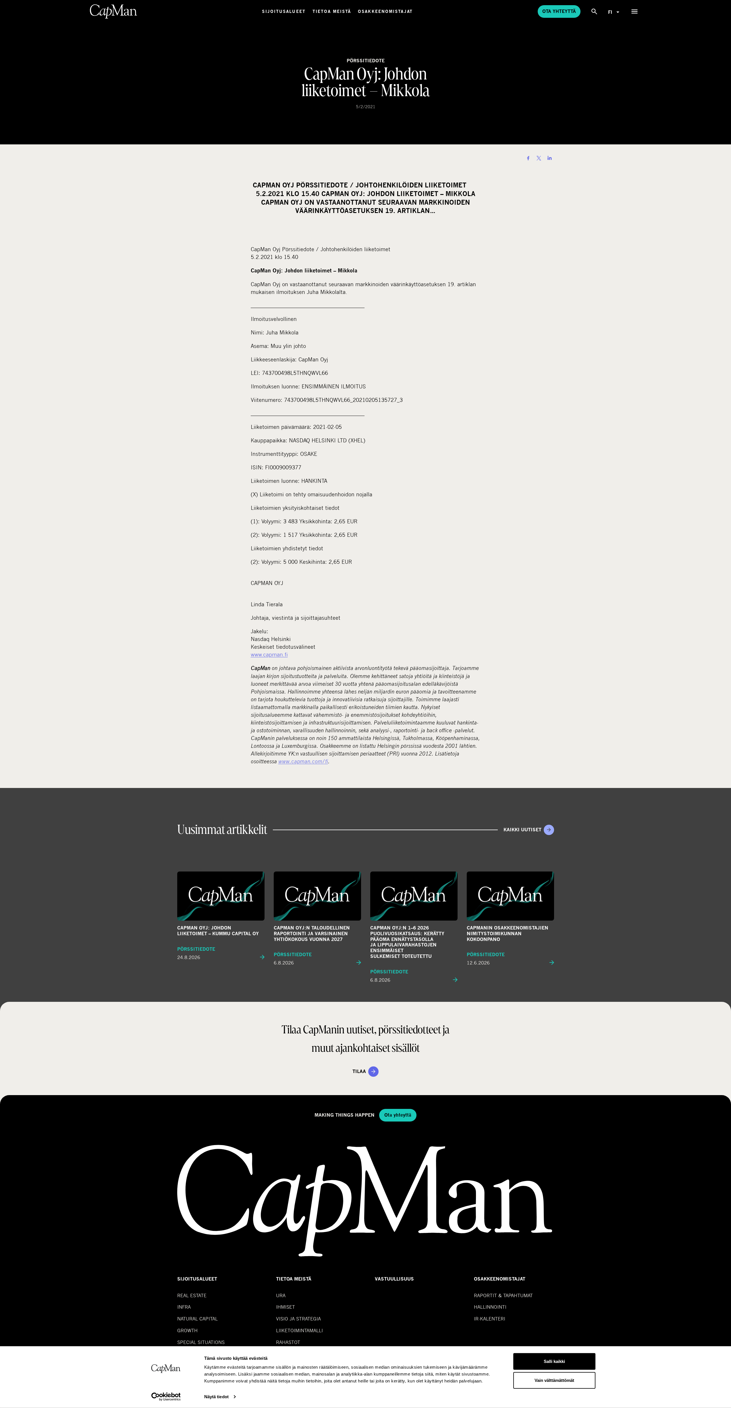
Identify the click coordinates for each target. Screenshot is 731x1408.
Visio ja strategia (298, 1319)
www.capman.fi (269, 654)
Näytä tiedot (216, 1396)
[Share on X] (538, 158)
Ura (281, 1295)
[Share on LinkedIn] (549, 158)
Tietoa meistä (332, 11)
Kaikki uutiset (522, 829)
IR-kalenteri (489, 1319)
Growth (187, 1330)
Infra (184, 1307)
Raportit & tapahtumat (503, 1295)
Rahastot (288, 1342)
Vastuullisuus (394, 1279)
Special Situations (201, 1342)
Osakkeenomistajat (385, 11)
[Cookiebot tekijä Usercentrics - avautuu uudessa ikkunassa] (166, 1396)
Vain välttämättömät (554, 1380)
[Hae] (594, 11)
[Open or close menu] (634, 11)
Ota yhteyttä (559, 11)
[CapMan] (113, 11)
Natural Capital (197, 1319)
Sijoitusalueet (283, 11)
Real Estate (192, 1295)
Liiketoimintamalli (299, 1330)
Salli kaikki (554, 1361)
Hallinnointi (490, 1307)
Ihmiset (285, 1307)
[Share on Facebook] (528, 158)
